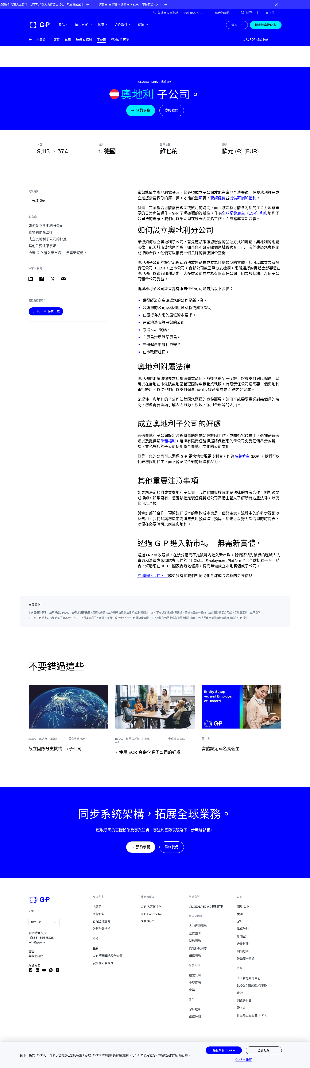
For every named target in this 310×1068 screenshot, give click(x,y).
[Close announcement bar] (276, 4)
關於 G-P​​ (243, 906)
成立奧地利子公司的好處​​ (47, 239)
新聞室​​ (241, 936)
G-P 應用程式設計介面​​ (108, 955)
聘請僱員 (218, 197)
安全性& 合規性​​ (103, 963)
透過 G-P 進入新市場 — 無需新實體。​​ (57, 253)
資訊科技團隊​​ (198, 948)
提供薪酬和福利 (242, 197)
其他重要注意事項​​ (42, 246)
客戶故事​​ (195, 1009)
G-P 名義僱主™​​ (151, 906)
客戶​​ (240, 921)
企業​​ (192, 990)
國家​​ (101, 24)
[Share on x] (52, 279)
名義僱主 (242, 456)
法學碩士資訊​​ (246, 958)
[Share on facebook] (41, 279)
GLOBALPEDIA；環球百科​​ (206, 906)
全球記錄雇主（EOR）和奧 (245, 213)
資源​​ (141, 24)
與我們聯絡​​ (35, 956)
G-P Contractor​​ (151, 914)
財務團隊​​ (195, 940)
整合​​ (96, 948)
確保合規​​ (99, 914)
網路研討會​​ (244, 1000)
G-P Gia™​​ (147, 921)
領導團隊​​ (195, 955)
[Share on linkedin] (30, 279)
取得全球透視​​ (102, 928)
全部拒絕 (264, 1050)
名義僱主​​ (99, 906)
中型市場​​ (195, 982)
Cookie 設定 (243, 1059)
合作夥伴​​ (121, 24)
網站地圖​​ (243, 951)
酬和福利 (168, 440)
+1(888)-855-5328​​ (41, 937)
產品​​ (61, 24)
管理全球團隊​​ (102, 921)
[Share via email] (63, 279)
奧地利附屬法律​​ (40, 232)
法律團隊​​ (195, 933)
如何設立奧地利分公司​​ (46, 226)
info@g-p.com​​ (37, 942)
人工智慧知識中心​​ (249, 978)
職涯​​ (240, 914)
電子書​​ (241, 1008)
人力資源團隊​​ (198, 925)
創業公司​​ (195, 975)
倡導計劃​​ (195, 1016)
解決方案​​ (81, 24)
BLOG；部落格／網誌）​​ (253, 985)
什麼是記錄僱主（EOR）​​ (253, 1015)
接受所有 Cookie (224, 1050)
